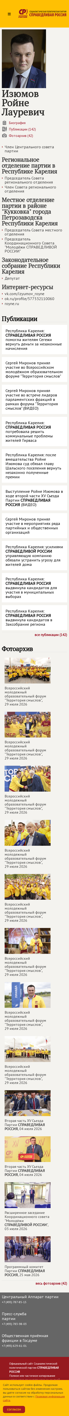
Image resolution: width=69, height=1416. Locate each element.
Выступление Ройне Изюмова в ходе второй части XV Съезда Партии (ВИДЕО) (34, 498)
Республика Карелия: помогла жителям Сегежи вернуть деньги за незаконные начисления (34, 339)
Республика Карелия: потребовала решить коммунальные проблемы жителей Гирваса (29, 431)
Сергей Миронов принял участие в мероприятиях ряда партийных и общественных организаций (33, 525)
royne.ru (12, 303)
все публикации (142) (51, 634)
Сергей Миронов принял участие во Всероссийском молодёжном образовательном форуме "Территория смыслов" (34, 369)
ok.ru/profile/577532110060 (29, 298)
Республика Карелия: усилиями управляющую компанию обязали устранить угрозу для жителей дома (34, 555)
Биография (17, 123)
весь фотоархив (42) (51, 1283)
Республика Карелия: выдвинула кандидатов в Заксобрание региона (29, 617)
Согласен (14, 1409)
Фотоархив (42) (21, 135)
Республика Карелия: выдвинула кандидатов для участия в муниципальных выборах (31, 587)
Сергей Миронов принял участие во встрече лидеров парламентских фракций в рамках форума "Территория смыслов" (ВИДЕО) (32, 399)
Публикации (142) (22, 129)
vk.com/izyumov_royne (24, 293)
